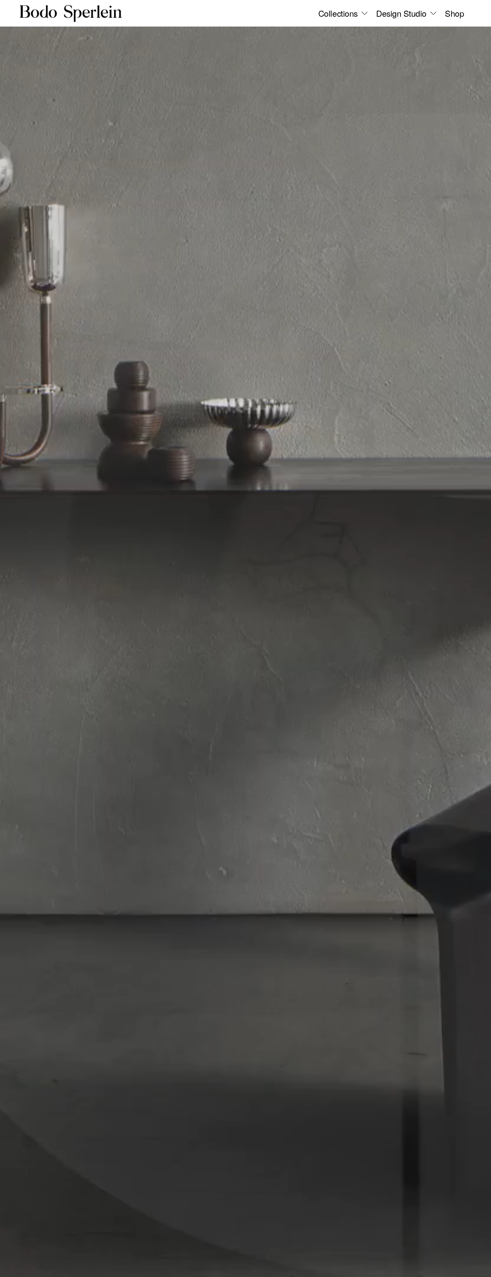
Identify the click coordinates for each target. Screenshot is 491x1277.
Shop (454, 13)
